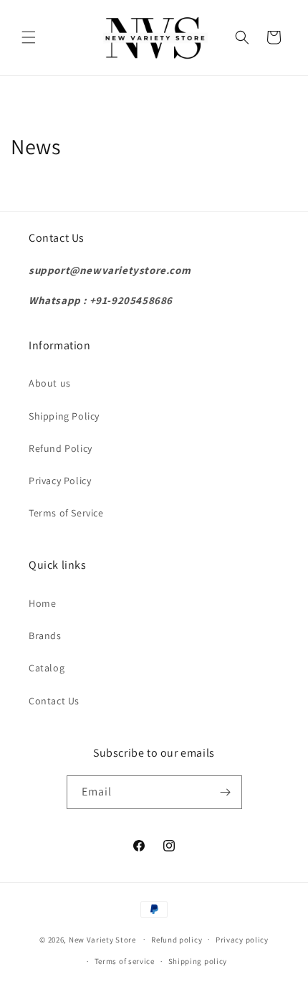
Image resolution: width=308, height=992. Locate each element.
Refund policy (176, 940)
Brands (45, 635)
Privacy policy (242, 940)
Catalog (46, 667)
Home (42, 603)
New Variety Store (102, 939)
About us (50, 383)
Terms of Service (66, 512)
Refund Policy (60, 448)
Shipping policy (198, 961)
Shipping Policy (64, 416)
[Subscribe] (225, 792)
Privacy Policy (60, 480)
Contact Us (54, 700)
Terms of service (125, 961)
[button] (28, 37)
